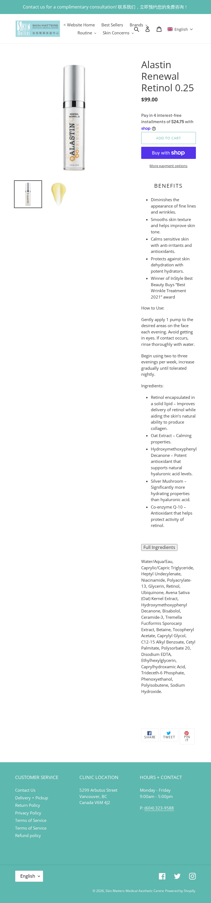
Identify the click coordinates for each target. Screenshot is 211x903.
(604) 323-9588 (159, 808)
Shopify (189, 890)
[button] (180, 29)
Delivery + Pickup (31, 797)
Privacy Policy (28, 813)
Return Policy (27, 805)
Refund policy (28, 835)
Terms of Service (30, 820)
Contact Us (25, 790)
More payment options (168, 165)
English (27, 876)
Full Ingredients (159, 547)
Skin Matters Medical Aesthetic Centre (135, 890)
